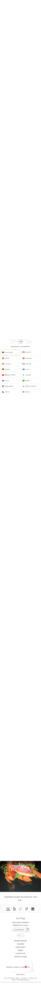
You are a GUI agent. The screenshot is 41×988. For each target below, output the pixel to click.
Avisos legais (20, 957)
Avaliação (20, 947)
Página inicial (20, 941)
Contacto (21, 953)
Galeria (20, 944)
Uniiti (22, 974)
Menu (20, 950)
